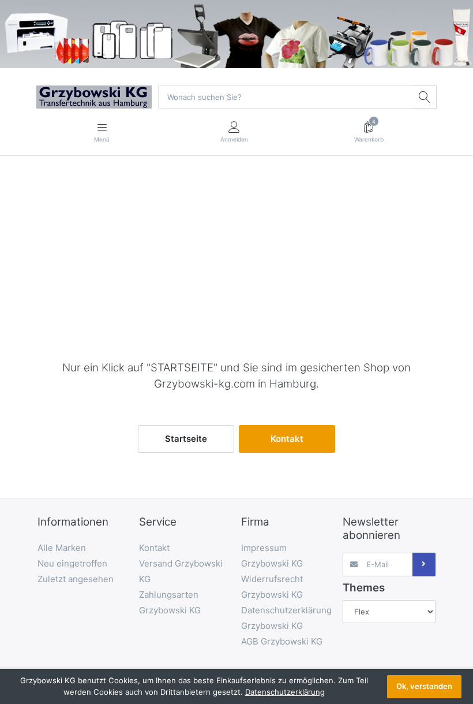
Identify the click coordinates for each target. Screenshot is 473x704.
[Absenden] (424, 564)
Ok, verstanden (424, 686)
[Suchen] (424, 97)
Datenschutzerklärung (285, 691)
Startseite (186, 438)
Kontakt (287, 438)
